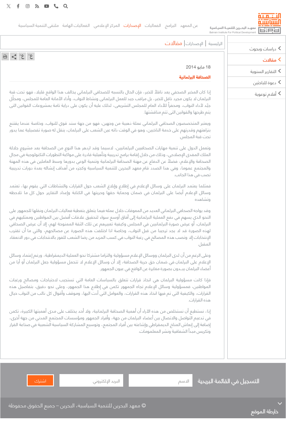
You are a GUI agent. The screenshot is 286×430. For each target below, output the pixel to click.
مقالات (269, 59)
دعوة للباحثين (264, 82)
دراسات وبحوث (263, 48)
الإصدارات (194, 43)
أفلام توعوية (265, 93)
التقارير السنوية (263, 71)
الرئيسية (215, 43)
